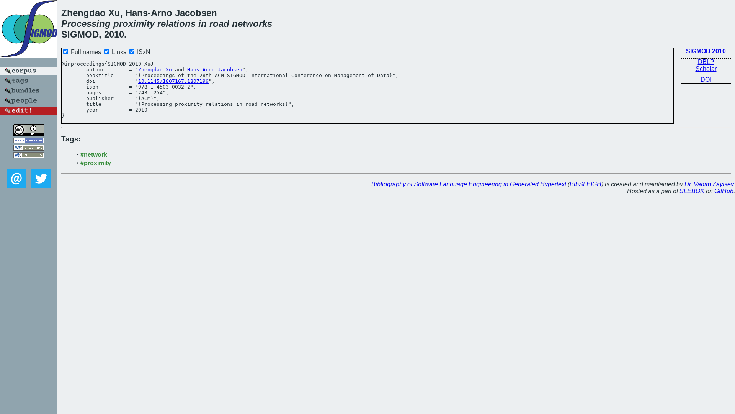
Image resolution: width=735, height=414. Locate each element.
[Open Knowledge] (28, 141)
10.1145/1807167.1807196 (173, 81)
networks (252, 23)
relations (176, 23)
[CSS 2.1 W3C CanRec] (28, 163)
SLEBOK (691, 191)
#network (93, 154)
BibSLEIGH (585, 184)
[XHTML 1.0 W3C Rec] (28, 148)
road (219, 23)
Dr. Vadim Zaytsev (708, 184)
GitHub (723, 191)
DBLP (706, 62)
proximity (134, 23)
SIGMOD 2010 (706, 51)
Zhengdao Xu (155, 69)
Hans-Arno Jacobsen (214, 69)
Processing (86, 23)
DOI (706, 79)
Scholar (706, 69)
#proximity (95, 163)
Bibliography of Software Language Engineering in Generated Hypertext (468, 184)
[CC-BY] (28, 134)
